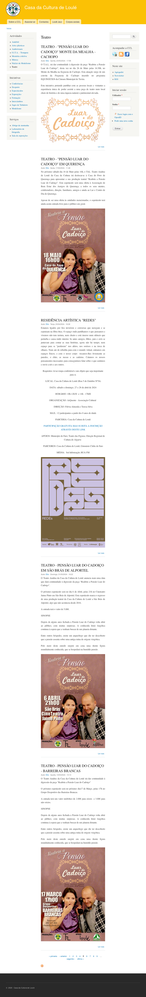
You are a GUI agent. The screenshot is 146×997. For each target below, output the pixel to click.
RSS (116, 79)
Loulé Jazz (57, 21)
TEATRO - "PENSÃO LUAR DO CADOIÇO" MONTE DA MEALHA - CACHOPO (68, 51)
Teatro (14, 66)
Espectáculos (17, 90)
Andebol (15, 41)
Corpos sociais (72, 21)
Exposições (16, 94)
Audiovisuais (17, 49)
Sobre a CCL (15, 21)
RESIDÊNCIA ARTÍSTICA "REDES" (68, 320)
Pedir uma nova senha (123, 120)
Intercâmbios (17, 101)
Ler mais (101, 146)
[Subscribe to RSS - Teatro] (42, 965)
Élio (47, 60)
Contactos (43, 21)
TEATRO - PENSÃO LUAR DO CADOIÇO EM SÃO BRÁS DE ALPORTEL (72, 567)
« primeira (53, 956)
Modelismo (16, 108)
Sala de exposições (20, 135)
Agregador (118, 72)
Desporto (16, 87)
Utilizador (117, 95)
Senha (115, 104)
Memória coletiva (19, 56)
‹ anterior (63, 956)
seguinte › (71, 958)
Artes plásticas (18, 45)
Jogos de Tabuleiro (20, 104)
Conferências (17, 83)
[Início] (13, 9)
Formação (16, 97)
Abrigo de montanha (20, 125)
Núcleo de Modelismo (21, 63)
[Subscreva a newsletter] (115, 55)
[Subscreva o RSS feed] (121, 55)
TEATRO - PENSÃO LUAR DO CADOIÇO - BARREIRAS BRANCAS (72, 768)
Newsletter (119, 75)
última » (80, 958)
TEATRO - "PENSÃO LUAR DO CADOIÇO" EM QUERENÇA (64, 161)
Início (9, 28)
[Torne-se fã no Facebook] (127, 55)
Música (15, 59)
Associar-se (30, 21)
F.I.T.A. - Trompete (20, 52)
